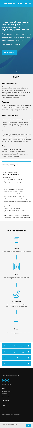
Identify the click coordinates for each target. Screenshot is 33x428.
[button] (9, 230)
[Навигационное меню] (30, 3)
